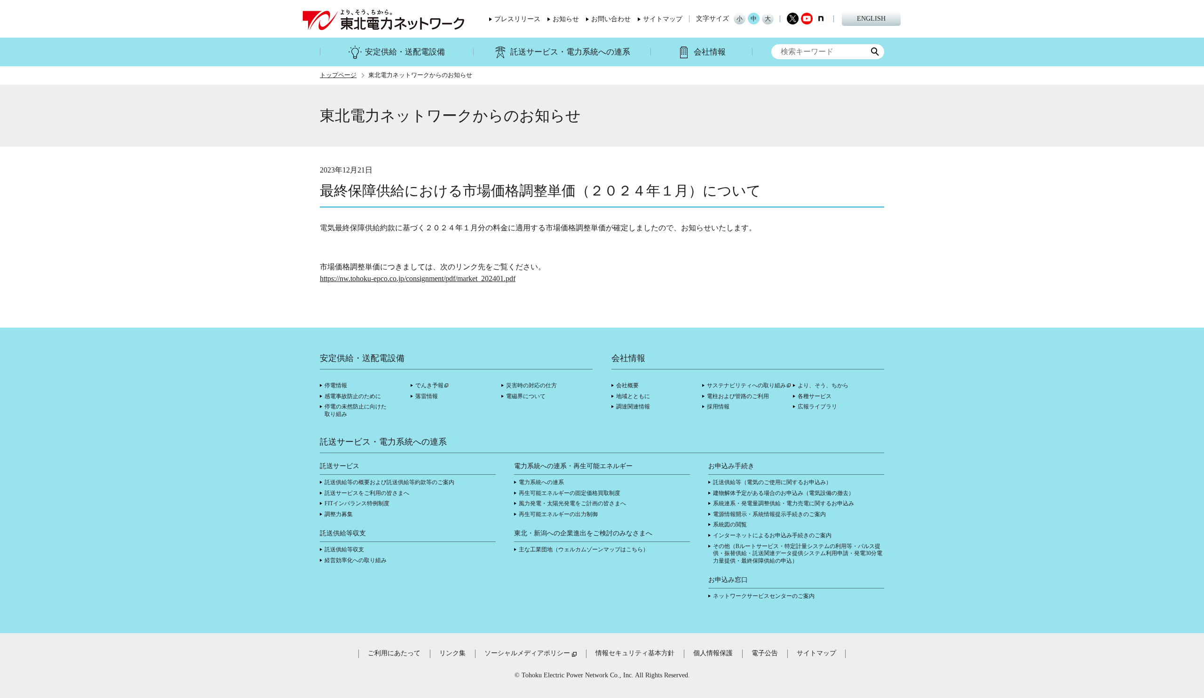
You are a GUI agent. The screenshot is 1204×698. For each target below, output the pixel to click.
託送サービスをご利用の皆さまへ (367, 493)
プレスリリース (517, 19)
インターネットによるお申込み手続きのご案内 (772, 535)
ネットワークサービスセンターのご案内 (764, 596)
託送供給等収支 (344, 549)
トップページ (338, 75)
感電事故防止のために (353, 396)
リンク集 (452, 653)
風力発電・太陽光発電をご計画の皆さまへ (572, 503)
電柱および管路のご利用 (738, 396)
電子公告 (765, 653)
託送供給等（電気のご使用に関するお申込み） (772, 482)
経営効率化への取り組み (356, 560)
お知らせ (566, 19)
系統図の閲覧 (730, 524)
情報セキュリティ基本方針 (634, 653)
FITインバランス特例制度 (357, 503)
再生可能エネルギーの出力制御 (558, 514)
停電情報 (336, 385)
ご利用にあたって (394, 653)
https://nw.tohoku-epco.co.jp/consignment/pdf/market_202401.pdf (417, 278)
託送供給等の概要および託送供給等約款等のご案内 (389, 482)
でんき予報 (429, 385)
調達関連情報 (633, 406)
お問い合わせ (611, 19)
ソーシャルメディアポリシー (527, 653)
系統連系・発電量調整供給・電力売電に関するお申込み (783, 503)
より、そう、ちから (823, 385)
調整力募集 (339, 514)
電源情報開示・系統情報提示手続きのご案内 (769, 514)
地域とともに (633, 396)
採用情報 (718, 406)
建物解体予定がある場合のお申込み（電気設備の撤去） (783, 493)
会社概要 (627, 385)
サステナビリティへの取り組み (746, 385)
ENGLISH (871, 18)
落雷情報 (426, 396)
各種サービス (815, 396)
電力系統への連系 (541, 482)
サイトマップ (662, 19)
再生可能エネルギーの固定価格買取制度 (569, 493)
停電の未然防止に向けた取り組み (356, 410)
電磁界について (526, 396)
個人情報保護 (713, 653)
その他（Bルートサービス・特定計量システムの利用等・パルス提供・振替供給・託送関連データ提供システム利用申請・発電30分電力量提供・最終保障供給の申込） (797, 553)
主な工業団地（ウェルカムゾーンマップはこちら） (584, 549)
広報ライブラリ (817, 406)
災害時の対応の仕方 (531, 385)
